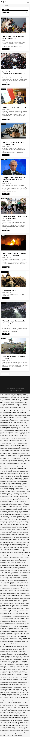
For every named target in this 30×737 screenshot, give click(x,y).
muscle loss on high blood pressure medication (16, 687)
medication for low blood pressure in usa (9, 654)
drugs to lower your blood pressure (19, 453)
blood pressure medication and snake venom (15, 661)
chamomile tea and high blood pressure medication (11, 638)
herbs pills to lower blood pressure (12, 540)
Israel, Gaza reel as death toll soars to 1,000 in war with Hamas (14, 254)
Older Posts (5, 374)
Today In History (5, 272)
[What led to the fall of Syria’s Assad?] (13, 96)
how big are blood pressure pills (12, 669)
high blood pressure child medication (10, 400)
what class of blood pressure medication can (15, 608)
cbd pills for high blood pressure (7, 692)
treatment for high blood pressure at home (13, 552)
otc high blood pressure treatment (7, 394)
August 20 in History (9, 290)
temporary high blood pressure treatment (9, 681)
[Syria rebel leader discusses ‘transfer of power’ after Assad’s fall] (13, 61)
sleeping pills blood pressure (16, 438)
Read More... (6, 48)
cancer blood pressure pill (13, 573)
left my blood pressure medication (21, 664)
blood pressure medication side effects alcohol (17, 432)
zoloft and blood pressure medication (16, 572)
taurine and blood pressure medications (21, 455)
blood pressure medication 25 (15, 491)
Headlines (3, 18)
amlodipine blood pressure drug (19, 628)
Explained (3, 89)
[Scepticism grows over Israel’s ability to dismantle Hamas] (13, 206)
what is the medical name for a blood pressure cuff (17, 522)
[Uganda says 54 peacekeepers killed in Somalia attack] (13, 346)
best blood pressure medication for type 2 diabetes (11, 613)
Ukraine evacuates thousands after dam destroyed (13, 322)
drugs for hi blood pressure (11, 707)
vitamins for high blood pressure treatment (9, 728)
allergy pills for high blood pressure (11, 470)
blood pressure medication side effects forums (14, 676)
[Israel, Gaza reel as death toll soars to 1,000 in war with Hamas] (13, 242)
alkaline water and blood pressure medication (14, 718)
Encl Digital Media (18, 390)
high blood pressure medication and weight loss (15, 465)
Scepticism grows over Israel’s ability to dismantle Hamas (14, 217)
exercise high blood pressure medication (9, 550)
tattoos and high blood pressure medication (9, 597)
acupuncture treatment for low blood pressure (19, 409)
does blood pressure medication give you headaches (15, 498)
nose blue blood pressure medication (16, 402)
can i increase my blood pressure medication (17, 644)
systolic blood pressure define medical (18, 700)
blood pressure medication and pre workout (14, 694)
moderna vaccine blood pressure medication (10, 414)
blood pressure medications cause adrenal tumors (16, 545)
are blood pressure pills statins (21, 517)
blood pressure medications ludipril (7, 479)
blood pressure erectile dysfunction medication (19, 578)
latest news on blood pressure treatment (13, 534)
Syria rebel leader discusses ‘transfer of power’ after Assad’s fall (14, 73)
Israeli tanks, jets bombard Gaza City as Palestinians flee (14, 37)
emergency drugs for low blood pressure (9, 699)
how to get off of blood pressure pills (17, 425)
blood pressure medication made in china (18, 682)
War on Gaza (4, 159)
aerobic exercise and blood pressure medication (10, 407)
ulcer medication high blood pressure (16, 713)
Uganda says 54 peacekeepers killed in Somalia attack (14, 357)
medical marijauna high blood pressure (13, 529)
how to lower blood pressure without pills (18, 730)
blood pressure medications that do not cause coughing (12, 557)
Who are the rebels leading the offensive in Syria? (13, 143)
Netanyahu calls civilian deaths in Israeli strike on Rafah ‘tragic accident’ (13, 179)
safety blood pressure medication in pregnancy (18, 471)
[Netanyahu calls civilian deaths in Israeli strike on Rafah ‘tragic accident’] (13, 167)
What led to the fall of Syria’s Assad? (14, 107)
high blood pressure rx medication (17, 420)
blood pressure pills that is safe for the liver (15, 395)
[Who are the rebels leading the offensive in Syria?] (13, 131)
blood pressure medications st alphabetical (14, 447)
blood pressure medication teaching (19, 486)
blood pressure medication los (15, 504)
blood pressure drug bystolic (9, 445)
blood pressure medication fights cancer (21, 415)
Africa (3, 338)
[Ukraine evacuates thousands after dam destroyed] (13, 310)
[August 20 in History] (13, 279)
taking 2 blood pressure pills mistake (12, 709)
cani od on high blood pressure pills (16, 649)
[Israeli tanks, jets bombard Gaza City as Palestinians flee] (13, 25)
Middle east (4, 53)
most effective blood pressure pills (16, 493)
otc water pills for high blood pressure (12, 481)
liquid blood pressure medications (20, 662)
